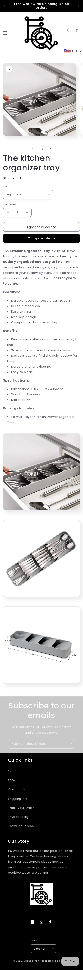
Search (13, 771)
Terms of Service (21, 826)
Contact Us (16, 789)
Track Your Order (21, 808)
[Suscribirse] (70, 744)
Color (7, 186)
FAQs (12, 780)
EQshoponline (32, 960)
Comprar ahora (41, 238)
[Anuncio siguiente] (78, 5)
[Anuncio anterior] (4, 5)
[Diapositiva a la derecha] (50, 148)
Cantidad (9, 204)
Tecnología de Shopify (56, 960)
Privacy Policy (18, 817)
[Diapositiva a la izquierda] (32, 148)
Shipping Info (18, 799)
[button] (5, 33)
